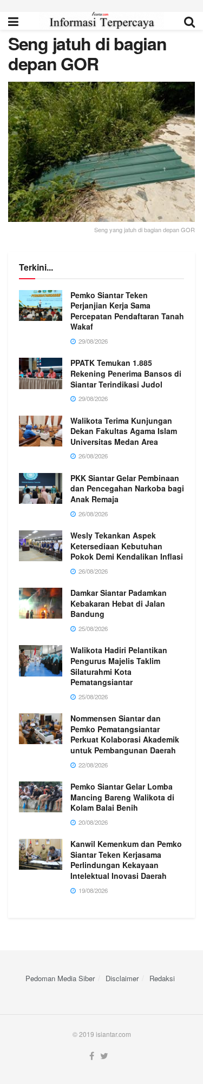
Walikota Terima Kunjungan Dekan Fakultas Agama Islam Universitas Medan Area (123, 431)
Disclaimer (122, 978)
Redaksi (162, 978)
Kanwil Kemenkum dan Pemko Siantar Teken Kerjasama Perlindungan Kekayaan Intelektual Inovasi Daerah (126, 859)
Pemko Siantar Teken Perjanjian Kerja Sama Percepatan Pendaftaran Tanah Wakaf (127, 311)
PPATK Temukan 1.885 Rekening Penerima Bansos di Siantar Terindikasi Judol (125, 373)
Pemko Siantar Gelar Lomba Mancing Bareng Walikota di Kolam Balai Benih (122, 797)
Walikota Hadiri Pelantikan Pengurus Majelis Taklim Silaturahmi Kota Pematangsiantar (118, 666)
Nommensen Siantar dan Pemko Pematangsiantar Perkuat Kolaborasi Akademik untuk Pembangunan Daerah (124, 734)
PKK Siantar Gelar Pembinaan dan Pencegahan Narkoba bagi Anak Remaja (127, 488)
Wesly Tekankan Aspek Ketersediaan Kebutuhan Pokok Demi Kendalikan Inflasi (126, 546)
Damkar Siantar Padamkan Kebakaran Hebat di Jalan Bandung (118, 603)
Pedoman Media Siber (60, 978)
